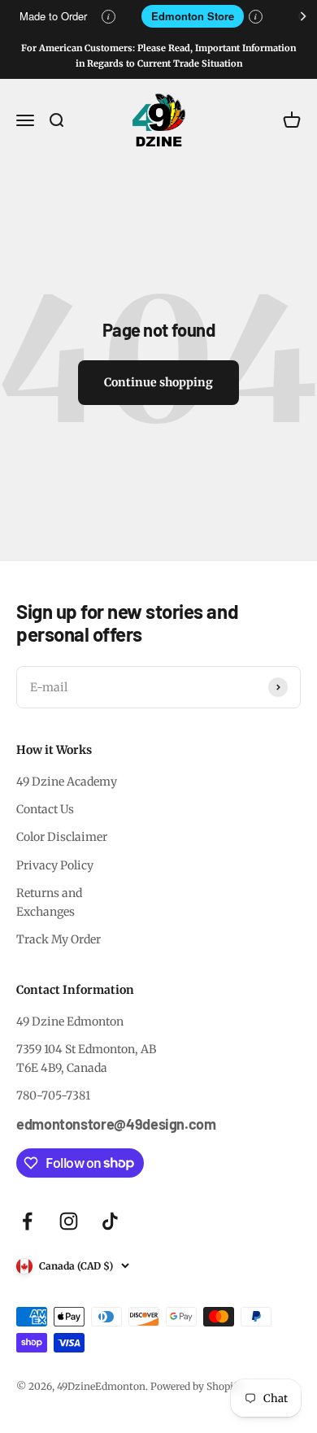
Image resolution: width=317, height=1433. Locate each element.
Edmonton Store (192, 16)
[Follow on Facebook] (27, 1221)
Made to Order (53, 16)
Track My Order (58, 939)
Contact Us (45, 809)
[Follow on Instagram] (69, 1221)
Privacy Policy (54, 865)
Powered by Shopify (196, 1386)
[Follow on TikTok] (110, 1221)
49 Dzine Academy (66, 781)
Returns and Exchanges (49, 902)
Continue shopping (158, 382)
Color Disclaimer (61, 837)
